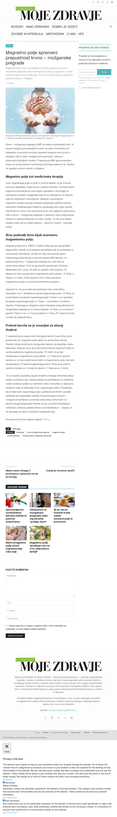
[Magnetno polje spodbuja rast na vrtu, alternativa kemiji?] (40, 533)
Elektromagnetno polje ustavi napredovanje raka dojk (16, 547)
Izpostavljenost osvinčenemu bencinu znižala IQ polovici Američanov (16, 515)
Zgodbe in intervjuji (27, 34)
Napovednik (55, 34)
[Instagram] (98, 2)
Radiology (16, 429)
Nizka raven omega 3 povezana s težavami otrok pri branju (22, 474)
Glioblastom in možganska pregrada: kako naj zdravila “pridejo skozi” (39, 515)
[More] (81, 453)
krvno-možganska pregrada (38, 432)
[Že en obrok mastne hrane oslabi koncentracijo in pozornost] (64, 500)
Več (81, 34)
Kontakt (45, 732)
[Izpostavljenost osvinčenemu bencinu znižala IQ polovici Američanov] (16, 500)
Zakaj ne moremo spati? (60, 470)
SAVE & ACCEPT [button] (10, 812)
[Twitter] (107, 2)
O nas (71, 34)
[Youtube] (112, 2)
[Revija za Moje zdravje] (58, 14)
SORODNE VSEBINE (17, 487)
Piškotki (86, 732)
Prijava (104, 72)
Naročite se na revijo (59, 732)
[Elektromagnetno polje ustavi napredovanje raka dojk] (16, 533)
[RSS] (102, 2)
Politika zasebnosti (99, 732)
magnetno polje (58, 432)
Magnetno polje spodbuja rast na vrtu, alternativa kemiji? (40, 547)
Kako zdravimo (37, 27)
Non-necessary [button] (10, 797)
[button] (110, 26)
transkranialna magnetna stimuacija (37, 436)
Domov (9, 41)
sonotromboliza (13, 436)
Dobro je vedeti (64, 27)
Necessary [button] (8, 779)
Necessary (10, 782)
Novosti (17, 27)
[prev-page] (7, 557)
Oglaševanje (76, 732)
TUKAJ (46, 419)
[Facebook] (93, 2)
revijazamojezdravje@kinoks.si (63, 710)
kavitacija (20, 432)
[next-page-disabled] (12, 557)
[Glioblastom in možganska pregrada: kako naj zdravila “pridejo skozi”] (40, 500)
